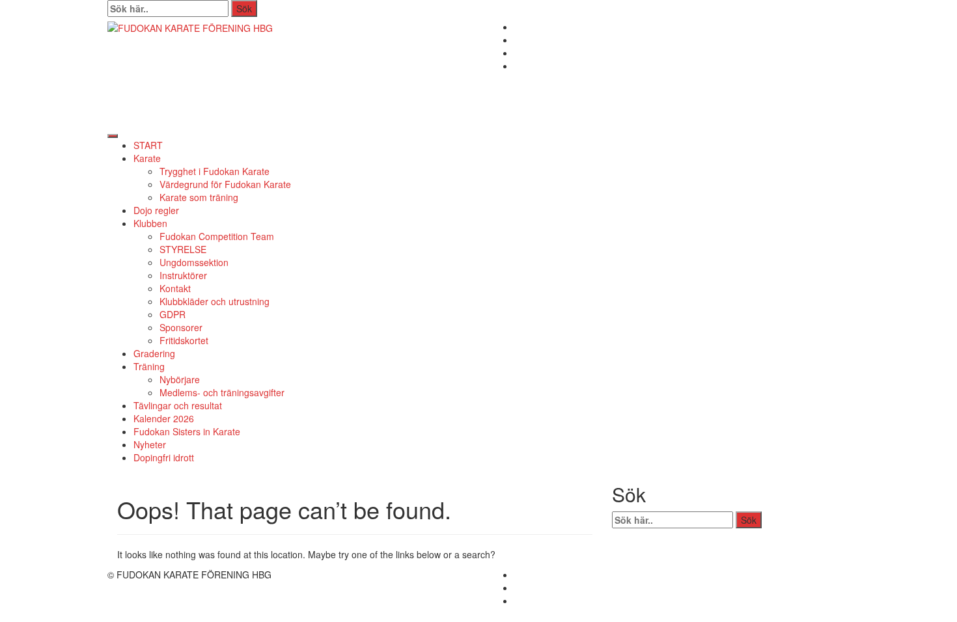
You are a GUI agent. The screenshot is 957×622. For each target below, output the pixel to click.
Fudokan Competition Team (217, 236)
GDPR (173, 314)
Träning (149, 366)
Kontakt (175, 288)
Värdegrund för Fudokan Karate (225, 184)
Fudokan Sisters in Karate (186, 431)
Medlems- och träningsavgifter (222, 392)
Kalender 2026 (163, 418)
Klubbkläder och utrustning (215, 301)
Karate (147, 158)
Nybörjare (180, 379)
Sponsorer (181, 327)
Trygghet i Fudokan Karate (215, 171)
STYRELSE (183, 249)
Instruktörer (183, 275)
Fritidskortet (184, 340)
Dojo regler (156, 210)
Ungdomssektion (194, 262)
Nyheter (149, 444)
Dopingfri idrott (163, 457)
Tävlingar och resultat (177, 405)
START (148, 145)
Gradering (154, 353)
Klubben (150, 223)
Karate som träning (199, 197)
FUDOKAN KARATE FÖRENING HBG (278, 73)
